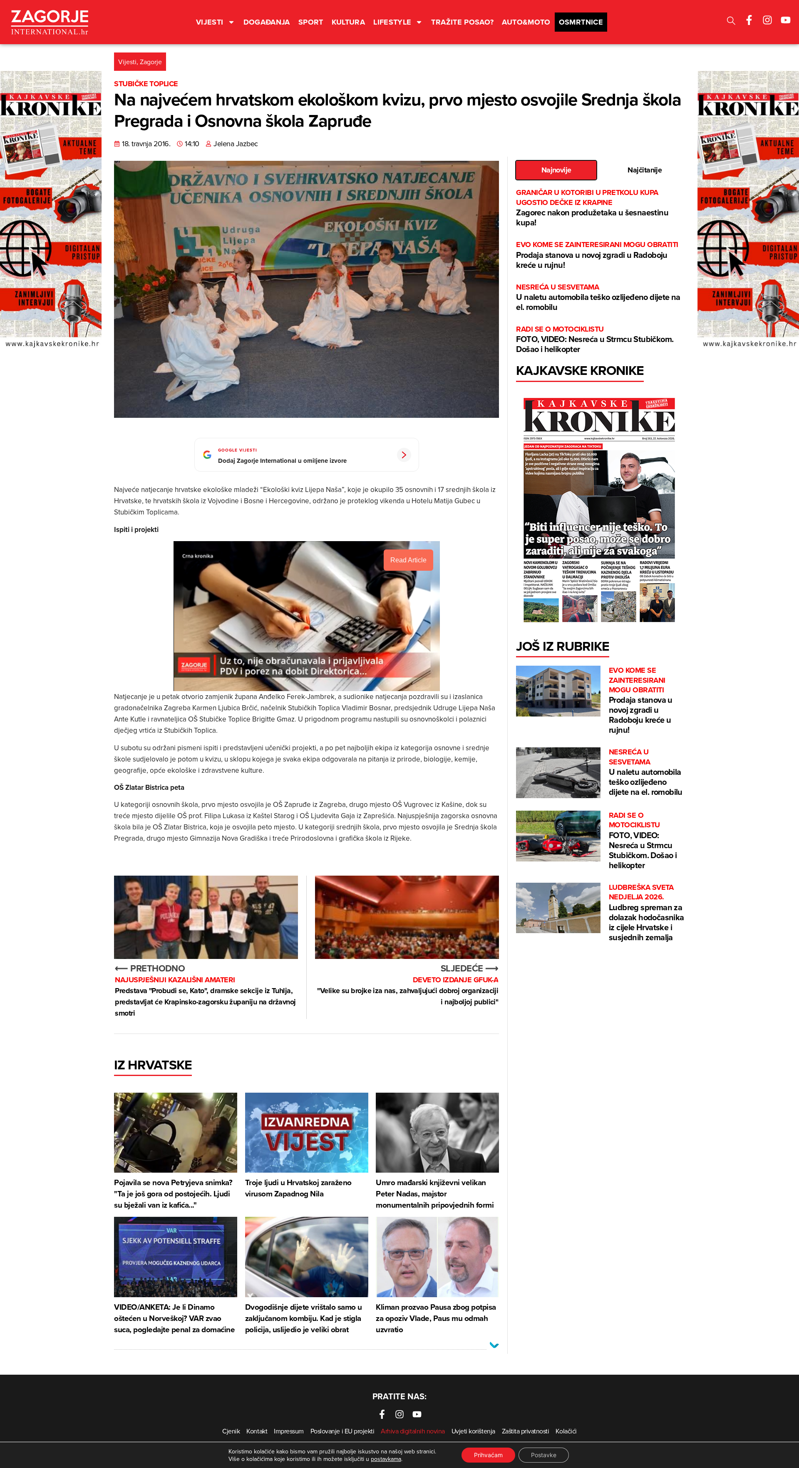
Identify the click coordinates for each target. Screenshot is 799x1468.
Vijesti (209, 22)
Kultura (348, 22)
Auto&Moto (526, 22)
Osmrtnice (581, 22)
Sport (310, 22)
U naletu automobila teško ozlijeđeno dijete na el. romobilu (598, 297)
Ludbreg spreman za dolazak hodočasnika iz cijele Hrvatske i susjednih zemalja (646, 913)
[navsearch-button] (731, 22)
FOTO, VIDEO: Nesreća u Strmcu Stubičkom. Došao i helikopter (594, 340)
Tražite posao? (462, 22)
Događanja (266, 22)
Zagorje (151, 61)
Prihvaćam (488, 1454)
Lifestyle (392, 22)
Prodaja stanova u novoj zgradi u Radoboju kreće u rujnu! (597, 255)
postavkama (386, 1459)
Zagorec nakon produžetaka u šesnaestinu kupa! (592, 208)
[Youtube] (786, 20)
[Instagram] (767, 20)
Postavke (543, 1454)
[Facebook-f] (749, 20)
